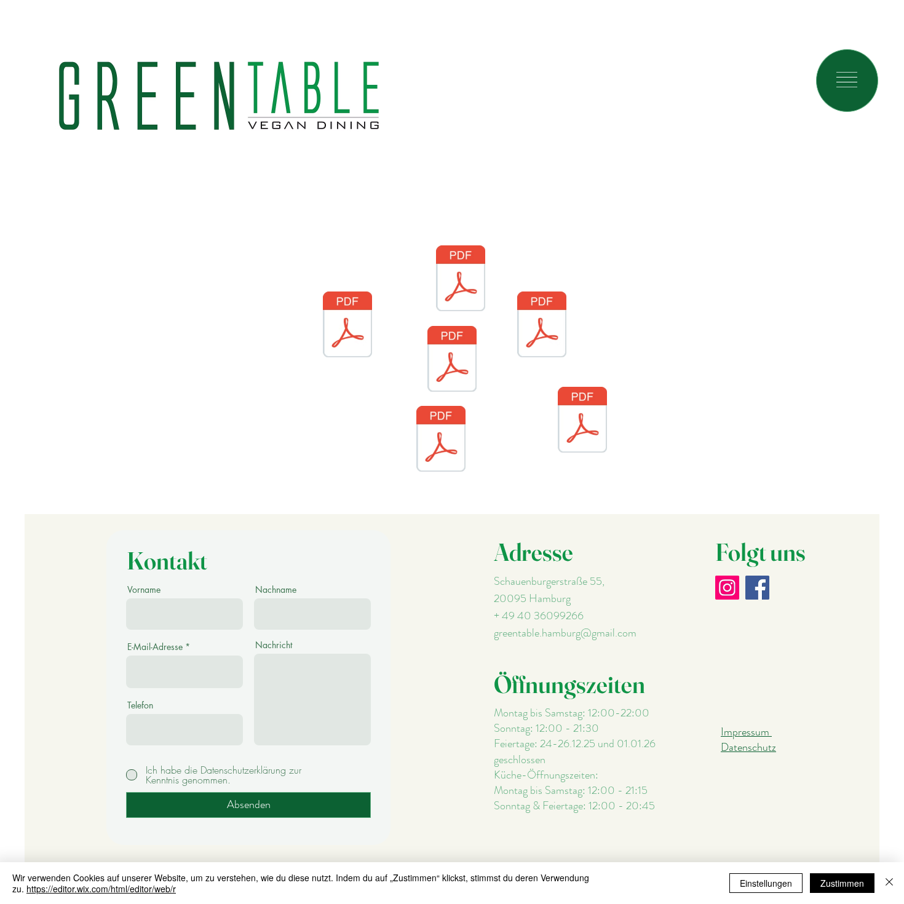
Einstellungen (766, 883)
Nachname (275, 589)
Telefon (140, 705)
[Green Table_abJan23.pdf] (541, 326)
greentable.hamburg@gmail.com (565, 633)
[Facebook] (757, 588)
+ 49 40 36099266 (539, 616)
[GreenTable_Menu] (347, 326)
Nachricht (273, 645)
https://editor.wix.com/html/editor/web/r (101, 888)
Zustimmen (842, 883)
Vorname (144, 589)
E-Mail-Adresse (155, 647)
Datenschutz (748, 747)
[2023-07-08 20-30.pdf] (582, 421)
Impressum (746, 732)
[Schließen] (889, 883)
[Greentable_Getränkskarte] (441, 440)
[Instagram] (727, 588)
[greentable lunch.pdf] (452, 360)
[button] (846, 79)
